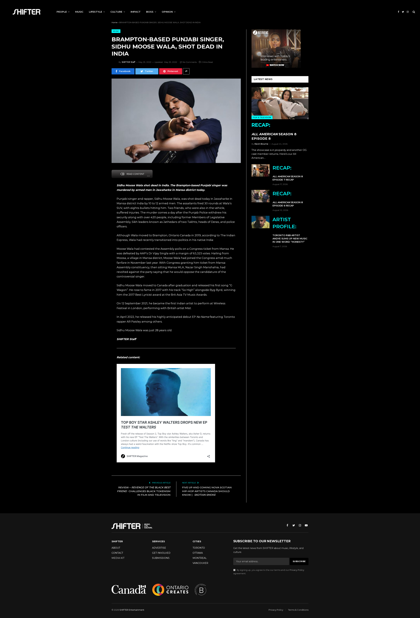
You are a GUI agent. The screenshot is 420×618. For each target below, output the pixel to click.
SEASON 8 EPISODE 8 (274, 131)
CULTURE (116, 11)
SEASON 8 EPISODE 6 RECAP (288, 199)
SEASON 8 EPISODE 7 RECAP (288, 173)
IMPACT (136, 11)
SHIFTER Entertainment (131, 609)
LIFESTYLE (95, 11)
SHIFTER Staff (128, 62)
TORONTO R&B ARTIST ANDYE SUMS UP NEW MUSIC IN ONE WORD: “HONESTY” (290, 229)
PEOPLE (62, 11)
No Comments (190, 62)
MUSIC (79, 11)
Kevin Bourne (261, 144)
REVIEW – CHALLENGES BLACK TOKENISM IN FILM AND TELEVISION (143, 491)
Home (114, 22)
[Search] (413, 12)
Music (116, 31)
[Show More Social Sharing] (186, 71)
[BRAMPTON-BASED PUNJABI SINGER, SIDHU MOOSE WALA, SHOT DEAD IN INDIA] (176, 121)
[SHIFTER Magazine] (26, 12)
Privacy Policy (297, 570)
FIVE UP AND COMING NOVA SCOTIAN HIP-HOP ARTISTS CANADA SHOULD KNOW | (207, 491)
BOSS (149, 11)
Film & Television (262, 117)
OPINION (167, 11)
